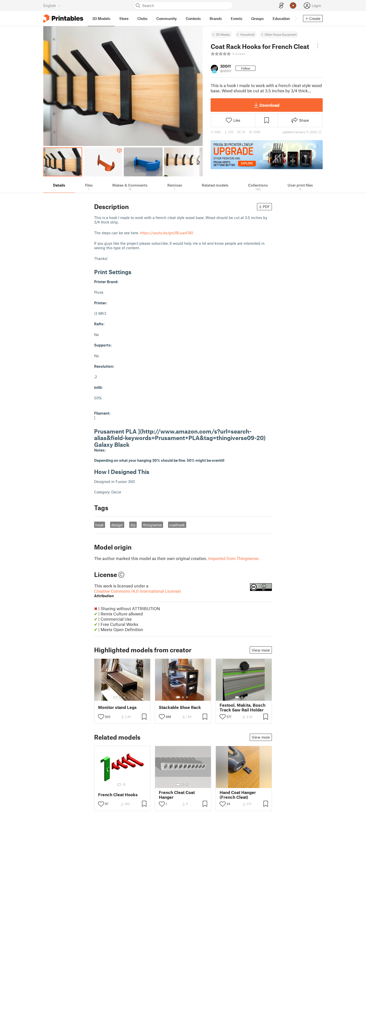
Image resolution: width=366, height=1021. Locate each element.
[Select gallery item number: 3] (124, 697)
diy (132, 525)
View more (261, 650)
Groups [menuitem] (257, 18)
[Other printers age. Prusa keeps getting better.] (267, 154)
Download (269, 105)
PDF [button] (266, 206)
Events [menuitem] (236, 18)
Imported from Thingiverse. (233, 558)
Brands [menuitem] (216, 18)
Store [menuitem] (123, 18)
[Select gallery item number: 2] (121, 697)
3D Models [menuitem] (101, 18)
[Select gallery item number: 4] (128, 697)
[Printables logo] (63, 18)
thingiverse (152, 525)
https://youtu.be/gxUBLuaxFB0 (166, 232)
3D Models (223, 34)
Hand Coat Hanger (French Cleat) (238, 794)
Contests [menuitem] (193, 18)
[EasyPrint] (281, 5)
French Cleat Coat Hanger (177, 794)
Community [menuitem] (166, 18)
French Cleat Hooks (118, 794)
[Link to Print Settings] (135, 271)
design (117, 525)
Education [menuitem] (281, 18)
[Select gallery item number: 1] (116, 697)
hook (99, 525)
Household (247, 34)
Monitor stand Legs (117, 707)
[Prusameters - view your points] (293, 5)
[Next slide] (198, 161)
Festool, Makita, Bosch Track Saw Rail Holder (242, 707)
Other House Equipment (281, 34)
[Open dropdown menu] (318, 46)
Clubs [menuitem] (142, 18)
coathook (177, 525)
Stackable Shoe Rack (180, 707)
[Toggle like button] (101, 717)
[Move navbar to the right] (295, 18)
